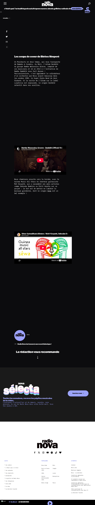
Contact (73, 465)
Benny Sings (44, 482)
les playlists (9, 473)
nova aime (47, 8)
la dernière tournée (11, 489)
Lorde (54, 473)
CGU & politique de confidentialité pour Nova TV (79, 489)
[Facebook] (8, 31)
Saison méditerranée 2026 (45, 478)
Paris (54, 482)
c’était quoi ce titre (12, 467)
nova (28, 334)
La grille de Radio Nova (12, 478)
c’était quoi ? (10, 8)
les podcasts (9, 470)
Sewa (49, 191)
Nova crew (74, 467)
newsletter (77, 8)
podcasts (29, 8)
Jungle (54, 468)
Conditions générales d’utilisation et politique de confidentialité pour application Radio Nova (80, 484)
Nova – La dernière (76, 472)
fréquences (38, 8)
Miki (54, 465)
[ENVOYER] (8, 41)
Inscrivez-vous (77, 393)
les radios (62, 8)
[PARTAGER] (8, 36)
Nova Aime (44, 465)
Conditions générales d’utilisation (77, 476)
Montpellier (56, 476)
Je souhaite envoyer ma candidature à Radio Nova (78, 480)
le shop (8, 486)
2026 (42, 473)
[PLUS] (8, 47)
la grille (55, 8)
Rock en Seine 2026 (45, 469)
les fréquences (10, 481)
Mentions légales (76, 470)
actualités (20, 8)
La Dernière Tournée (77, 492)
